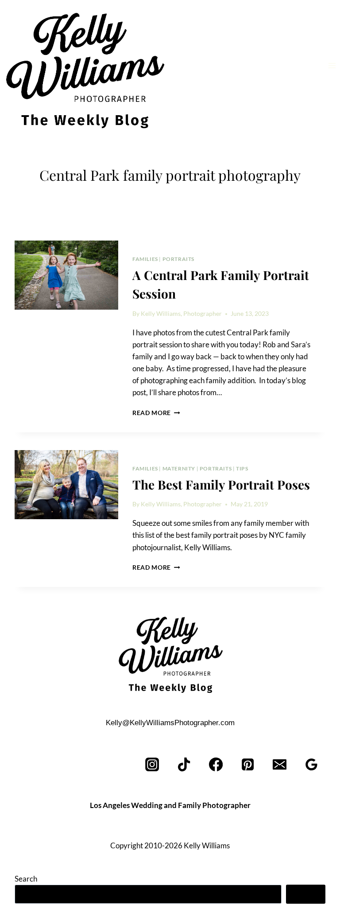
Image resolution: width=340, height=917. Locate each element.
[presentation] (66, 275)
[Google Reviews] (311, 765)
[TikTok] (184, 765)
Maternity (178, 468)
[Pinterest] (248, 765)
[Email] (280, 765)
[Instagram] (152, 765)
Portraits (178, 259)
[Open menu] (332, 65)
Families (145, 259)
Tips (242, 468)
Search (26, 878)
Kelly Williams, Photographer (181, 313)
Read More (156, 412)
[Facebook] (216, 765)
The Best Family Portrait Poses (221, 484)
